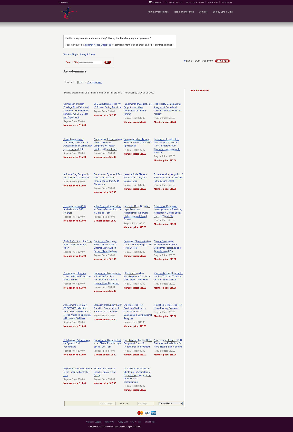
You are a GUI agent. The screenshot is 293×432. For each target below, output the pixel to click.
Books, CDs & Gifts (223, 11)
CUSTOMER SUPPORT (174, 2)
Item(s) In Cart (192, 61)
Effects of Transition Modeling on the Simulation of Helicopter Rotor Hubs (137, 276)
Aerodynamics (94, 82)
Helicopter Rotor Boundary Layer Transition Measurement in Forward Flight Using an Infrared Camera (137, 213)
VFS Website (63, 2)
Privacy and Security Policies (129, 422)
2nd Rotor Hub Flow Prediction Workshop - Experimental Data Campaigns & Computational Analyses (138, 312)
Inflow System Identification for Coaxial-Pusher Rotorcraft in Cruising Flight (108, 209)
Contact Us (109, 422)
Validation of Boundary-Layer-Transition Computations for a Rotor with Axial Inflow (108, 308)
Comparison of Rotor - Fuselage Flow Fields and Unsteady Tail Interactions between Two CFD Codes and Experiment (76, 111)
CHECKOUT (222, 60)
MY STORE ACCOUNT (195, 2)
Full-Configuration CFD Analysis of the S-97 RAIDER (74, 209)
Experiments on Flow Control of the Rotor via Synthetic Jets (77, 371)
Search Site (72, 62)
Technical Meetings (184, 11)
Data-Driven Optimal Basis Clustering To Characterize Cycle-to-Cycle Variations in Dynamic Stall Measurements (137, 375)
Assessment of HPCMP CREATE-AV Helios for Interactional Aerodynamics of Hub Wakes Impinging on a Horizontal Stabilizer (77, 312)
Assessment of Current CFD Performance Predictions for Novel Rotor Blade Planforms (168, 343)
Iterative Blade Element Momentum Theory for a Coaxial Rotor (135, 177)
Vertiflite (203, 11)
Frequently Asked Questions (97, 45)
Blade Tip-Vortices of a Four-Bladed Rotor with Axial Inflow (77, 244)
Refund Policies (150, 422)
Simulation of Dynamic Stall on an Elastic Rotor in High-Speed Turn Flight (107, 343)
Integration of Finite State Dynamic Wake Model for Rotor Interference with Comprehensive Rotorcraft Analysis (167, 146)
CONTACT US (212, 2)
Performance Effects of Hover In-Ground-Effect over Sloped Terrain (77, 276)
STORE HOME (226, 2)
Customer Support (93, 422)
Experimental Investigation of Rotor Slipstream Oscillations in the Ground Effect (168, 177)
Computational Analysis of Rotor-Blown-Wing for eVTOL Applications (138, 142)
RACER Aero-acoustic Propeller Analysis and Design (104, 371)
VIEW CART (157, 2)
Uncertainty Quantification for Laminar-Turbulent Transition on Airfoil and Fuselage (168, 276)
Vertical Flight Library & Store (79, 54)
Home (80, 82)
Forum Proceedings (158, 11)
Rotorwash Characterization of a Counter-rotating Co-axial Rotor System (138, 244)
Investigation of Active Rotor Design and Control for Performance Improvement (138, 343)
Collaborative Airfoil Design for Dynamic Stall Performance (76, 343)
